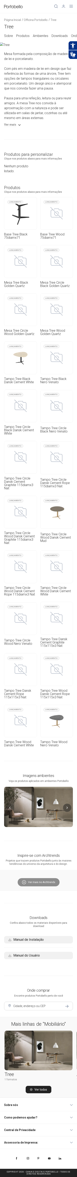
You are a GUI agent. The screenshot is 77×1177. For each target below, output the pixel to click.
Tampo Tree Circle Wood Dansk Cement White (55, 591)
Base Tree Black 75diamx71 (16, 236)
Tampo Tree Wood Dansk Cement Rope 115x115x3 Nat (55, 694)
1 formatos (11, 1079)
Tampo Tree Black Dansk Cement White (19, 380)
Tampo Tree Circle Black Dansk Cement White (19, 430)
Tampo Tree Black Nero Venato (53, 380)
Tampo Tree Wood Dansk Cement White (19, 743)
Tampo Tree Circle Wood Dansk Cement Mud (55, 537)
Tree (9, 1074)
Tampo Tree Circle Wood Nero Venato (18, 642)
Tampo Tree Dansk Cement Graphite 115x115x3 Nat (53, 642)
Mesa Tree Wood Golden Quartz (52, 332)
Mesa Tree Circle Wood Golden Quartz (19, 332)
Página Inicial (12, 20)
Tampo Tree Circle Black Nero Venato (54, 429)
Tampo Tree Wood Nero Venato (53, 743)
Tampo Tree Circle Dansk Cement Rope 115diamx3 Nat (55, 483)
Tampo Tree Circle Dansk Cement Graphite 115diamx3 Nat (18, 483)
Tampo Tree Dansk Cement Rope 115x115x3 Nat (17, 694)
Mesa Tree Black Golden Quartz (16, 284)
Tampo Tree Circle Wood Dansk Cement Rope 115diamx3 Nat (19, 591)
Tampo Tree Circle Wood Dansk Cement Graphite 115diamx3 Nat (19, 538)
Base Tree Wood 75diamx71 (52, 236)
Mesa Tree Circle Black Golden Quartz (55, 284)
